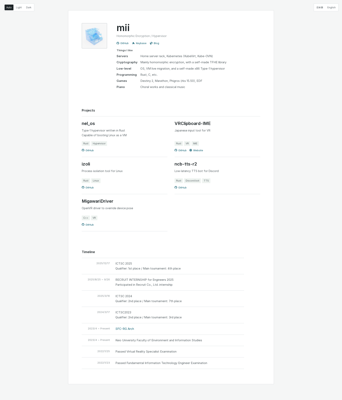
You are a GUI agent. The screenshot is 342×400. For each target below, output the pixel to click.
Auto (9, 7)
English (331, 7)
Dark (28, 7)
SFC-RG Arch (124, 329)
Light (19, 7)
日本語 (319, 7)
